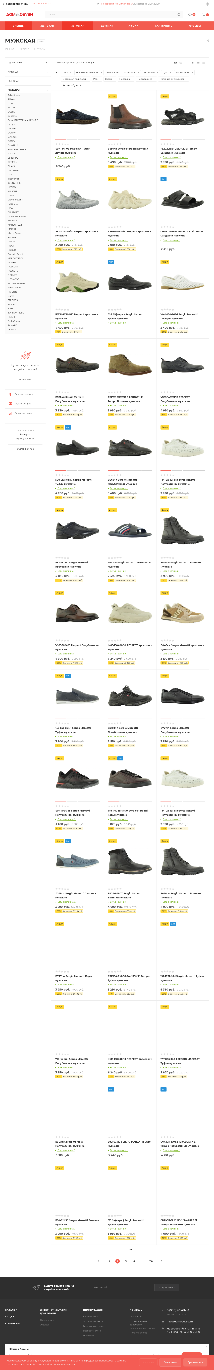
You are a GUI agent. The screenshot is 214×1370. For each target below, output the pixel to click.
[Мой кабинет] (207, 4)
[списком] (198, 62)
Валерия (25, 434)
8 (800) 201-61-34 (17, 4)
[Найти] (179, 14)
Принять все (195, 1362)
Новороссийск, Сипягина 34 (117, 3)
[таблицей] (203, 62)
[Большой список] (180, 62)
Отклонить (170, 1362)
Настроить (148, 1362)
